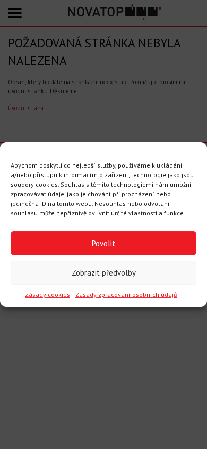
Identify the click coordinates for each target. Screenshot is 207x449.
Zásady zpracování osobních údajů (126, 294)
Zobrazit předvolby (104, 272)
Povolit (103, 243)
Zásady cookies (47, 294)
